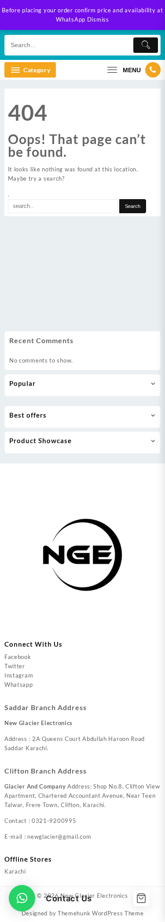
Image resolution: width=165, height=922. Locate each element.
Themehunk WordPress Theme (101, 913)
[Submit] (145, 45)
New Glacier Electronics (94, 895)
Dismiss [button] (98, 19)
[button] (22, 898)
